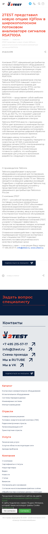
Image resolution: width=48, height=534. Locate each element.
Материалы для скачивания (14, 485)
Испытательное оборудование (15, 394)
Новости (6, 474)
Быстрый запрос (42, 3)
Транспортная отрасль (12, 430)
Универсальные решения (13, 416)
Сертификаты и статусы (12, 464)
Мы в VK (9, 365)
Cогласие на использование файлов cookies (21, 488)
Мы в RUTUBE (14, 360)
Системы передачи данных (14, 398)
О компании (7, 461)
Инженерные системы (12, 401)
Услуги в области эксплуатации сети (18, 445)
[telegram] (30, 3)
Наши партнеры (9, 468)
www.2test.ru (37, 248)
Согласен (24, 511)
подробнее (8, 507)
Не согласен (9, 511)
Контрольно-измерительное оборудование (21, 391)
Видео (5, 471)
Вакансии (6, 481)
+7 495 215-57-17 (15, 344)
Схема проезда (15, 354)
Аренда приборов (10, 449)
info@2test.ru (23, 248)
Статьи (5, 478)
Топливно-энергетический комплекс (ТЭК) (20, 420)
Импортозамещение (11, 405)
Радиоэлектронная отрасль (14, 423)
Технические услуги (10, 442)
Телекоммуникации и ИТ (12, 427)
